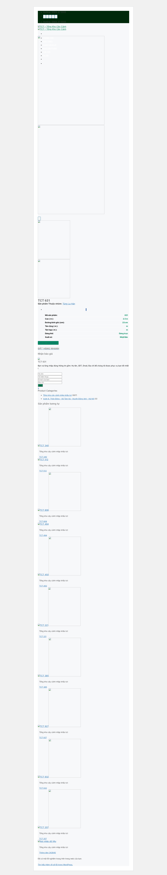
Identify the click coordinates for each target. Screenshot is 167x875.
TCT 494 (43, 535)
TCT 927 (43, 737)
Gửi (40, 385)
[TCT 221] (59, 625)
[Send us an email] (50, 16)
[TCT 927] (59, 726)
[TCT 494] (43, 524)
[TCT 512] (43, 459)
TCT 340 (43, 457)
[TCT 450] (59, 574)
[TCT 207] (59, 827)
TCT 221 (42, 636)
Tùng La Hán (69, 303)
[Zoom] (39, 218)
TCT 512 (43, 471)
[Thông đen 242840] (47, 841)
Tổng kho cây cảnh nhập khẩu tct (57, 395)
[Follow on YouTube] (56, 16)
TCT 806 (43, 521)
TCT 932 (43, 788)
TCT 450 (43, 586)
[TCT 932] (59, 776)
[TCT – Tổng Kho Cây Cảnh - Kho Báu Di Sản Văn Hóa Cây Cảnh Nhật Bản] (52, 27)
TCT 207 (43, 839)
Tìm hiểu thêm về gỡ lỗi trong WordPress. (55, 865)
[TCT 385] (59, 675)
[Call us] (53, 16)
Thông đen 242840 (47, 852)
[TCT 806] (59, 510)
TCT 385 (43, 687)
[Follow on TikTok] (47, 16)
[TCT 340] (59, 445)
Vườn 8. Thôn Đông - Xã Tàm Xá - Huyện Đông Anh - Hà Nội (68, 399)
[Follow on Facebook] (44, 16)
